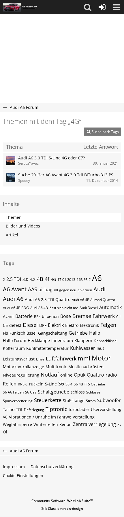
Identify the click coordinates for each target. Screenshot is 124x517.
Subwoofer (109, 400)
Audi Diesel (89, 307)
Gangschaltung (52, 333)
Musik (74, 366)
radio (111, 375)
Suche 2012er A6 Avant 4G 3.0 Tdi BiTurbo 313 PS (65, 175)
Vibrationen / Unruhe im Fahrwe (40, 417)
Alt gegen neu (65, 290)
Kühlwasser (82, 348)
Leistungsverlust (19, 359)
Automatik (110, 307)
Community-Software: (62, 500)
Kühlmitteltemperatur (47, 348)
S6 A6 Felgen (13, 392)
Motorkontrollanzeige (23, 366)
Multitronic (56, 366)
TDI (19, 409)
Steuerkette (47, 400)
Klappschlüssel (105, 340)
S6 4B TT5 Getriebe (89, 384)
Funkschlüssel (23, 333)
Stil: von (62, 508)
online (66, 375)
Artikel (12, 235)
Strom (91, 400)
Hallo (94, 333)
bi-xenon (50, 316)
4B (40, 278)
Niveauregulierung (21, 375)
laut (100, 348)
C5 (5, 325)
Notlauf (50, 374)
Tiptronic (56, 409)
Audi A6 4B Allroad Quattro (93, 299)
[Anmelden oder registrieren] (102, 7)
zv (119, 424)
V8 (5, 417)
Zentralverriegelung (94, 424)
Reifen (9, 384)
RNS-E (23, 384)
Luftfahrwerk (61, 358)
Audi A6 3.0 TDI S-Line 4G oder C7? (51, 158)
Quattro (95, 375)
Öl (5, 432)
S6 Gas (30, 392)
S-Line (51, 384)
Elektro (71, 325)
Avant (8, 316)
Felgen (108, 324)
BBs (37, 316)
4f (47, 278)
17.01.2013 (66, 279)
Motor (101, 357)
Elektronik (89, 325)
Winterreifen (45, 424)
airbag (45, 289)
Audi (99, 289)
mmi (84, 358)
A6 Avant (15, 289)
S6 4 (68, 384)
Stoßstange (73, 400)
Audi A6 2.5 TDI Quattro (47, 299)
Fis (5, 333)
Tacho (8, 409)
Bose (65, 316)
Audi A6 (13, 299)
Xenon (65, 424)
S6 (61, 383)
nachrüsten (92, 366)
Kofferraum (14, 348)
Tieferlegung (34, 409)
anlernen (85, 290)
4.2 (32, 279)
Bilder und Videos (23, 226)
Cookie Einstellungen (23, 475)
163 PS (82, 279)
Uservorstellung (106, 409)
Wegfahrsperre (17, 424)
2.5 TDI (13, 279)
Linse (40, 359)
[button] (87, 7)
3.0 (25, 279)
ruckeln (36, 384)
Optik (79, 375)
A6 (97, 277)
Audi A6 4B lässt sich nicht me (54, 307)
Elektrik (56, 325)
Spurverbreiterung (18, 400)
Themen (14, 217)
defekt (15, 325)
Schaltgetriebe (53, 392)
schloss (78, 392)
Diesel (30, 324)
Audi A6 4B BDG (16, 307)
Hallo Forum (14, 340)
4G (53, 279)
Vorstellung (84, 417)
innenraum (62, 340)
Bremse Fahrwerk (93, 315)
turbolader (79, 409)
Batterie (24, 316)
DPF (42, 325)
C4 (118, 316)
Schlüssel (93, 392)
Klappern (83, 340)
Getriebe (78, 333)
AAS (32, 289)
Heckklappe (39, 340)
